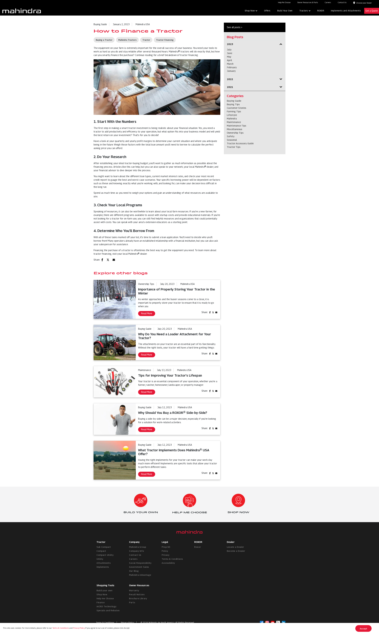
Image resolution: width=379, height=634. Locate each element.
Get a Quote (371, 10)
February (232, 67)
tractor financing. (189, 55)
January (231, 71)
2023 (230, 44)
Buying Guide (234, 100)
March (230, 63)
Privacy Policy (127, 622)
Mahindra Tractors (127, 40)
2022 (230, 79)
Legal (165, 542)
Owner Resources (139, 585)
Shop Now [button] (250, 10)
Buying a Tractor (104, 40)
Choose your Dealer (364, 3)
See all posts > (234, 27)
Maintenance (234, 122)
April (229, 60)
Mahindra (232, 118)
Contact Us (342, 2)
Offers (267, 10)
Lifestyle (232, 115)
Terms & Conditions (60, 628)
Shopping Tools (105, 585)
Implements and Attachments (346, 10)
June (229, 53)
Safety (231, 136)
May (229, 56)
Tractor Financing (165, 40)
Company (134, 542)
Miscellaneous (234, 129)
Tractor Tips (233, 147)
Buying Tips (233, 104)
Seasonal (232, 139)
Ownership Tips (235, 132)
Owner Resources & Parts (307, 2)
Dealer (231, 542)
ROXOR (320, 10)
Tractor (146, 40)
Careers (328, 2)
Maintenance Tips (236, 125)
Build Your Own (285, 10)
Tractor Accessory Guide (240, 143)
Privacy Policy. (79, 628)
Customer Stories (236, 108)
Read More (146, 313)
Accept (363, 628)
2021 (230, 87)
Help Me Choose (284, 2)
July (229, 49)
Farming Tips (234, 111)
